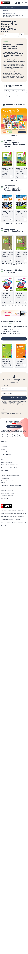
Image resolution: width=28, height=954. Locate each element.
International (4, 498)
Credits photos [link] (21, 510)
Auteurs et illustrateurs (7, 490)
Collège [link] (3, 449)
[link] (4, 435)
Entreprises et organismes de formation (11, 485)
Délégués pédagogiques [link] (7, 519)
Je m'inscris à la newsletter (13, 398)
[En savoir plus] (14, 313)
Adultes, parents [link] (5, 478)
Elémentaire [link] (4, 446)
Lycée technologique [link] (6, 454)
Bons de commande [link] (6, 522)
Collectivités (4, 488)
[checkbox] (2, 401)
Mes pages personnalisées (9, 7)
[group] (14, 121)
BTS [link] (2, 459)
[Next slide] (18, 34)
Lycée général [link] (4, 451)
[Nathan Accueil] (5, 3)
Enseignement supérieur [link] (7, 462)
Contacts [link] (7, 525)
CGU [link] (26, 522)
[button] (12, 135)
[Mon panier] (22, 3)
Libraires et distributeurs (7, 493)
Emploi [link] (15, 516)
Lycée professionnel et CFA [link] (7, 457)
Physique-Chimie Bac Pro (10, 100)
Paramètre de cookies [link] (6, 516)
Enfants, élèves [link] (4, 470)
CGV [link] (2, 525)
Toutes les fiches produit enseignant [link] (9, 464)
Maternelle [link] (3, 444)
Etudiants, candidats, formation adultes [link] (10, 475)
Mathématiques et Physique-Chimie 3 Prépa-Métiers (13, 86)
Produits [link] (13, 525)
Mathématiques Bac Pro (10, 96)
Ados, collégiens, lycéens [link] (7, 473)
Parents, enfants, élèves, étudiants (10, 467)
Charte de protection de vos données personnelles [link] (13, 513)
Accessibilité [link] (21, 516)
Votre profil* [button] (5, 388)
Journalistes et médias (7, 495)
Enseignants (4, 441)
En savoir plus (13, 338)
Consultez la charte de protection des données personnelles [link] (11, 414)
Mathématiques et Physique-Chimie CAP (14, 91)
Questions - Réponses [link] (17, 522)
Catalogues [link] (17, 519)
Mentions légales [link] (12, 510)
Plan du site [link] (4, 510)
